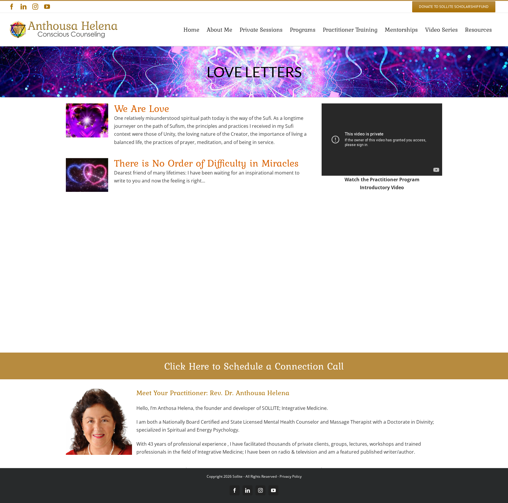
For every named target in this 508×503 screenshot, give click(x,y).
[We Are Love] (87, 120)
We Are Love (141, 108)
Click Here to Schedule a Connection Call (254, 366)
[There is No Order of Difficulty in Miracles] (87, 175)
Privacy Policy (291, 476)
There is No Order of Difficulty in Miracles (206, 163)
